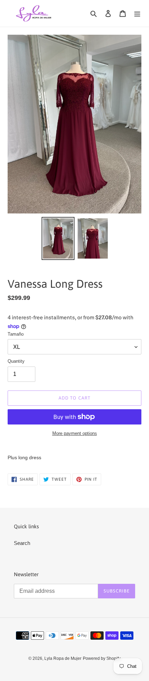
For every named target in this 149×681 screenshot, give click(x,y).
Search (22, 543)
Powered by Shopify (102, 658)
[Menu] (137, 13)
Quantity (16, 361)
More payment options (74, 433)
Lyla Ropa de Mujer (62, 658)
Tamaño (16, 334)
